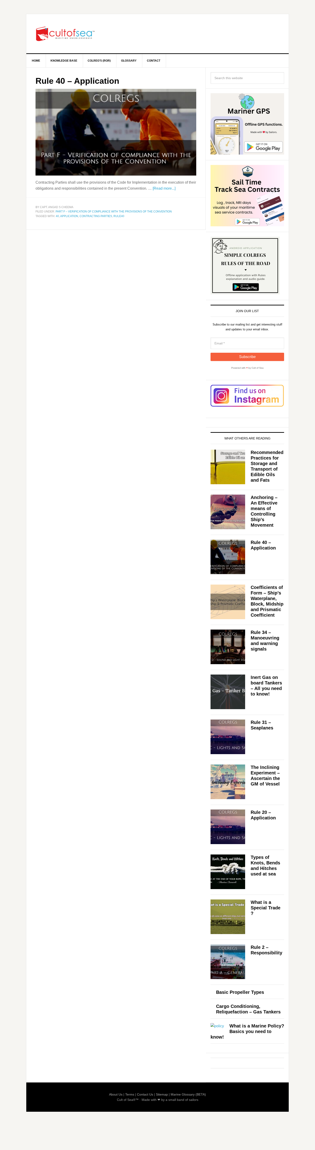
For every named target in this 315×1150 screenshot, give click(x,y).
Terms (129, 1094)
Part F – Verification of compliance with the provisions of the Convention (114, 211)
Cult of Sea (65, 33)
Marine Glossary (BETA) (188, 1094)
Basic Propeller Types (240, 992)
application (69, 216)
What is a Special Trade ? (265, 908)
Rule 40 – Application (77, 81)
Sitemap (162, 1094)
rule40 (118, 216)
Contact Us (145, 1094)
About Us (115, 1094)
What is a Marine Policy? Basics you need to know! (247, 1031)
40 (57, 216)
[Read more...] (164, 188)
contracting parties (96, 216)
